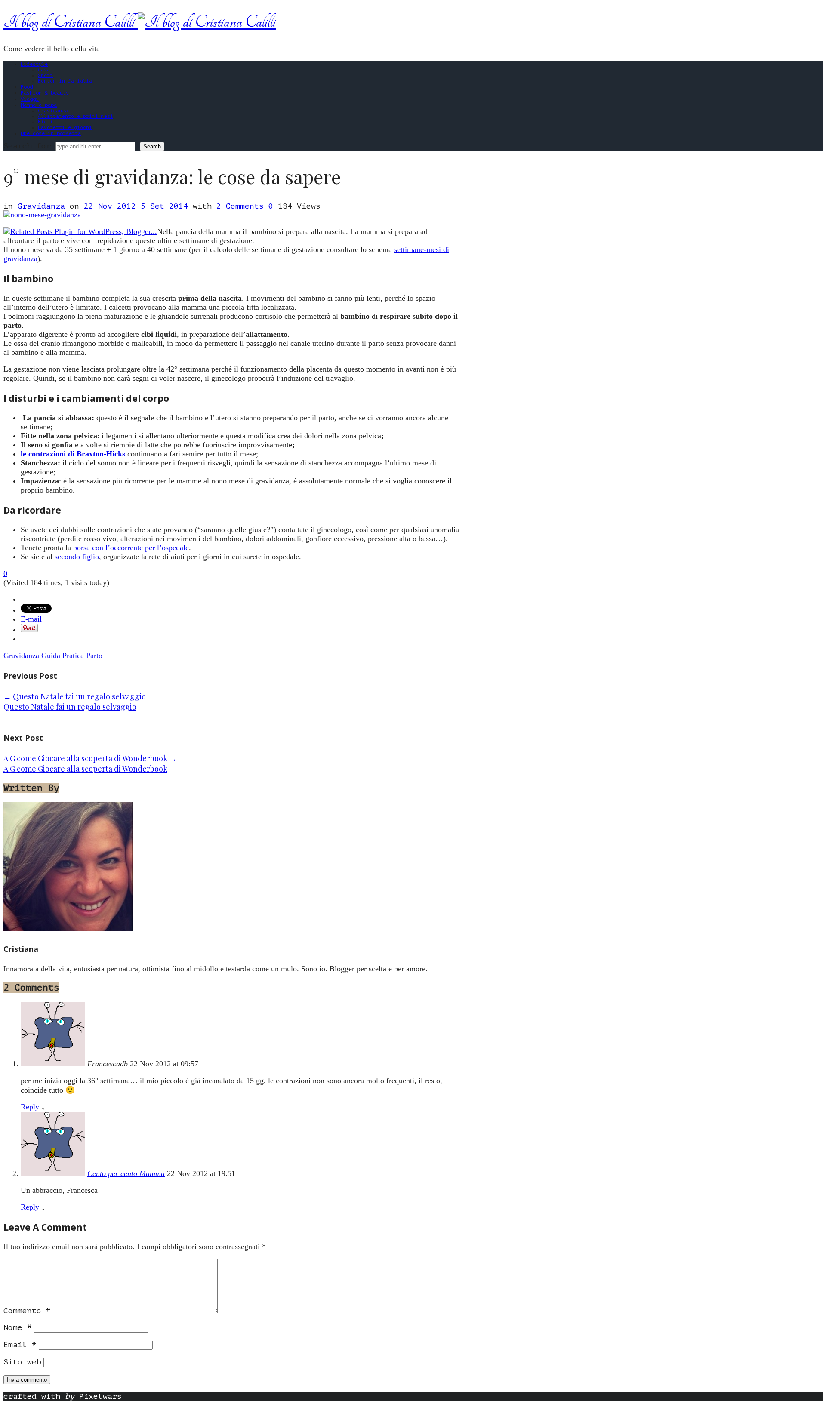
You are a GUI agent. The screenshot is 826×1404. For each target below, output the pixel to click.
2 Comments (240, 206)
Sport (45, 75)
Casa (44, 70)
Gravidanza (53, 111)
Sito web (22, 1362)
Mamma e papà (39, 105)
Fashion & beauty (45, 93)
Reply (30, 1106)
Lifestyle (34, 64)
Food (27, 87)
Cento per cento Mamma (126, 1173)
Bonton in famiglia (65, 81)
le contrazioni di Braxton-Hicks (73, 454)
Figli (45, 122)
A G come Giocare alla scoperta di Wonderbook (90, 758)
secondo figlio (77, 556)
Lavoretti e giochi (65, 127)
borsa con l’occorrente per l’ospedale (131, 547)
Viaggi (30, 99)
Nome (17, 1327)
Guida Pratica (62, 655)
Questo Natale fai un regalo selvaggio (74, 696)
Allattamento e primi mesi (75, 116)
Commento (27, 1310)
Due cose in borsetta (51, 133)
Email (20, 1344)
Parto (94, 655)
